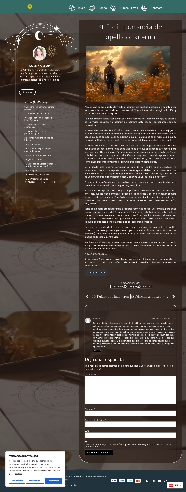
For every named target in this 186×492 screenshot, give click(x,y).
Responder (97, 351)
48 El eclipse (30, 170)
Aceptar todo (53, 480)
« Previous (30, 181)
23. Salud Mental (32, 144)
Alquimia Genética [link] (139, 262)
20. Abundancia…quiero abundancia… (35, 125)
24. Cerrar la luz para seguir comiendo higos (37, 149)
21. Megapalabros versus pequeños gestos (36, 132)
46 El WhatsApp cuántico (36, 179)
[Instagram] (153, 481)
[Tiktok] (165, 481)
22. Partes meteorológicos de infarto (38, 139)
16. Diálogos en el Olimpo (36, 102)
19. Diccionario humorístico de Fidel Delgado (39, 119)
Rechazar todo (35, 480)
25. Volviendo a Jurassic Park (38, 155)
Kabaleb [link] (89, 155)
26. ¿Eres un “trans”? (34, 159)
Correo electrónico (95, 420)
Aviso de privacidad (67, 485)
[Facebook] (147, 481)
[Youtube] (159, 481)
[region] (35, 469)
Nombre (90, 409)
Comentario (92, 374)
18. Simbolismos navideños (37, 113)
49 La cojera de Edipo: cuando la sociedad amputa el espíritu (40, 164)
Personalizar (17, 480)
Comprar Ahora (96, 272)
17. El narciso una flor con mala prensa (39, 108)
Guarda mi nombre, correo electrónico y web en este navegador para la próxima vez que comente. (129, 445)
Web (87, 431)
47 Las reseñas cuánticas (36, 174)
